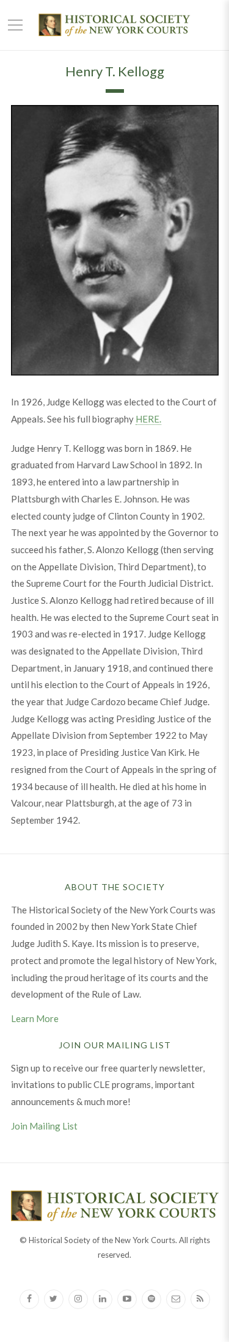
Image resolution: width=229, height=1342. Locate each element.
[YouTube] (127, 1299)
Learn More (35, 1018)
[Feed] (200, 1299)
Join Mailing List (44, 1125)
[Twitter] (54, 1299)
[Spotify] (151, 1299)
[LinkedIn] (102, 1299)
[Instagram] (78, 1299)
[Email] (176, 1299)
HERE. (148, 418)
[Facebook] (29, 1299)
